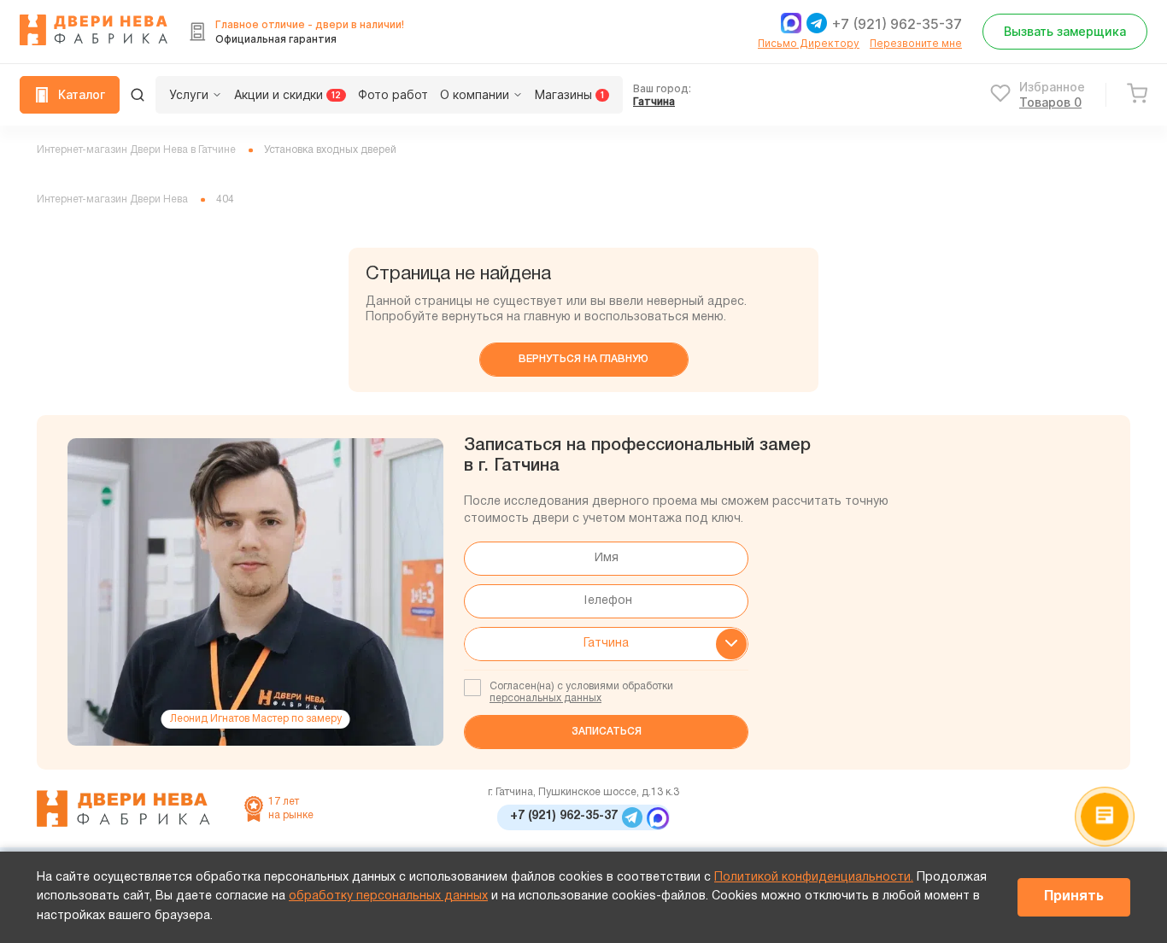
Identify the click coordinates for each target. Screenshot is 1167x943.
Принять (1074, 897)
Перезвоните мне (916, 43)
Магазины (569, 94)
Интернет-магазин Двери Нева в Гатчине (136, 150)
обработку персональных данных (388, 896)
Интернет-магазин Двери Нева (112, 199)
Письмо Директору (808, 43)
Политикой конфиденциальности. (813, 877)
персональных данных (545, 698)
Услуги (188, 94)
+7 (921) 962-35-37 (897, 23)
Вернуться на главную (583, 359)
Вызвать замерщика (1065, 31)
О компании (474, 94)
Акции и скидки (287, 94)
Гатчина (654, 101)
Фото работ (393, 94)
